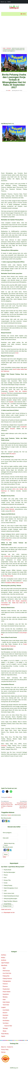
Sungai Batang (7, 904)
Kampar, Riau (7, 880)
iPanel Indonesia (9, 509)
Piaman (6, 875)
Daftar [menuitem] (9, 1)
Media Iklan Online (17, 602)
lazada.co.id (7, 556)
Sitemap (3, 1052)
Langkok (3, 1007)
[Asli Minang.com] (14, 7)
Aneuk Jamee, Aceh (9, 893)
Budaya (3, 957)
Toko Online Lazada (8, 576)
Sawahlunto (6, 994)
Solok (4, 999)
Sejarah (3, 1036)
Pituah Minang (4, 1033)
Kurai (5, 877)
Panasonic (4, 745)
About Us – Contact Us (7, 1047)
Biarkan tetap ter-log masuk (9, 844)
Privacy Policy (4, 1049)
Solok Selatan (6, 1002)
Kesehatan (5, 1015)
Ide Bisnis (9, 797)
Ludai (5, 890)
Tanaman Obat (8, 1025)
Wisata (4, 1031)
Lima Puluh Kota (7, 973)
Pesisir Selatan (6, 991)
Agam (4, 968)
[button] (3, 821)
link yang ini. (13, 453)
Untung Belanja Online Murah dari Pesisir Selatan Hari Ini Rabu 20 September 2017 (21, 804)
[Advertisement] (14, 31)
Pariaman (5, 983)
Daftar (4, 857)
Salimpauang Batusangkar (10, 898)
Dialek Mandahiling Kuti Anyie (11, 896)
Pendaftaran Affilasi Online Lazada (14, 582)
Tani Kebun (5, 1023)
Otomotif (5, 1018)
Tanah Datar (6, 1004)
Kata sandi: (6, 838)
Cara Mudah (6, 1010)
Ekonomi (5, 1012)
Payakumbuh (6, 989)
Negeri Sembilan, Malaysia (10, 901)
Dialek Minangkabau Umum (11, 888)
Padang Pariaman (7, 978)
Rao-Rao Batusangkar (9, 872)
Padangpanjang (7, 981)
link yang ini (8, 539)
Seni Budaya (6, 1020)
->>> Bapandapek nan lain (8, 912)
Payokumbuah (7, 869)
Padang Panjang (8, 885)
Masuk (6, 854)
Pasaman (5, 986)
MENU (24, 14)
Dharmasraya (6, 970)
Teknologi (5, 1028)
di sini (16, 353)
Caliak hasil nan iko (6, 909)
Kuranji (5, 883)
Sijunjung (5, 997)
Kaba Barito (4, 965)
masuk (9, 815)
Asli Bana (3, 955)
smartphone (23, 426)
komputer (11, 401)
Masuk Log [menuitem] (3, 1)
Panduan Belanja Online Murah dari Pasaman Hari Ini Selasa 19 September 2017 (7, 804)
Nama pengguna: (7, 832)
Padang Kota (6, 976)
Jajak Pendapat (5, 962)
